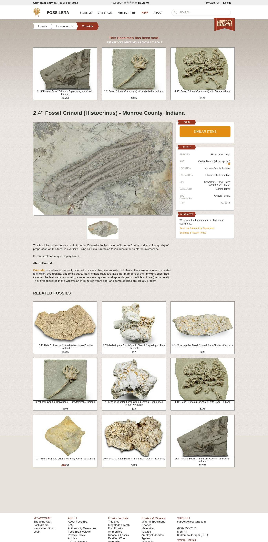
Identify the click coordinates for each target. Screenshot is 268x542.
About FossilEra (78, 521)
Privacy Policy (76, 534)
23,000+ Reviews (131, 2)
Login (227, 2)
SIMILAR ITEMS (205, 131)
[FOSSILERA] (36, 16)
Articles (72, 538)
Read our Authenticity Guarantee (197, 228)
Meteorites (148, 528)
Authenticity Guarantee (82, 528)
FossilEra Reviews (79, 531)
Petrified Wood (117, 538)
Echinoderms (223, 189)
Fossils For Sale (118, 518)
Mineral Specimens (153, 521)
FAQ (70, 524)
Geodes (146, 524)
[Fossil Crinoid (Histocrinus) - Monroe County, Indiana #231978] (102, 213)
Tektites (146, 531)
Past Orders (41, 524)
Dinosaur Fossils (118, 534)
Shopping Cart (42, 521)
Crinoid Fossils (222, 195)
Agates (145, 538)
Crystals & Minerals (153, 518)
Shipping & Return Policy (193, 232)
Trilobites (113, 521)
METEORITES (127, 12)
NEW (144, 12)
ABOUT (158, 12)
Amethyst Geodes (152, 534)
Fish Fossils (115, 528)
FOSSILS (86, 12)
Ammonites (115, 531)
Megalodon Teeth (119, 524)
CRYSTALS (105, 12)
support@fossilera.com (191, 521)
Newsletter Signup (45, 528)
